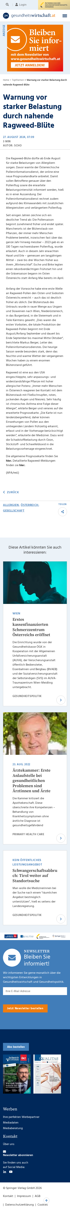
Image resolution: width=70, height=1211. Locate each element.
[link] (29, 16)
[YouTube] (11, 1171)
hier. (9, 460)
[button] (65, 16)
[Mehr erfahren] (11, 936)
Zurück (13, 492)
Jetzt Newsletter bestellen (25, 1008)
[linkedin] (4, 1171)
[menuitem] (8, 5)
